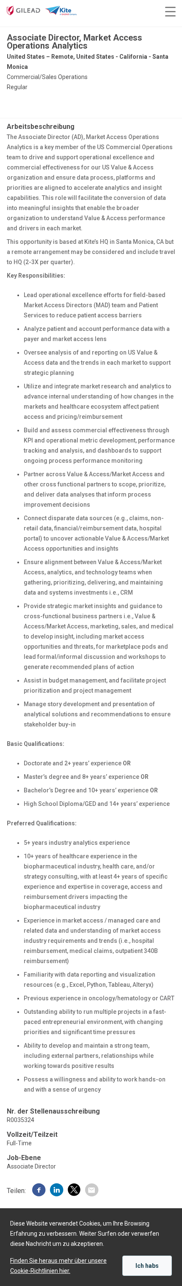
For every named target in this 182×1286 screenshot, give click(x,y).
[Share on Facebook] (39, 1191)
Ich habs (147, 1265)
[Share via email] (91, 1191)
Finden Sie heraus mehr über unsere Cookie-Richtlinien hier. (58, 1265)
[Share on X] (74, 1191)
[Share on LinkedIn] (57, 1191)
